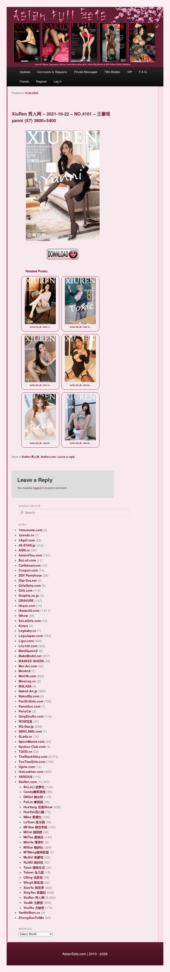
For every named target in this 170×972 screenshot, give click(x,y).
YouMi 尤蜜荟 (33, 902)
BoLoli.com (27, 560)
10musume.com (30, 530)
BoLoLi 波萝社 (34, 787)
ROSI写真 (25, 721)
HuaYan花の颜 (33, 812)
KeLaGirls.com (30, 620)
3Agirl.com (27, 540)
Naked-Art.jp (28, 691)
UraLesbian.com (31, 771)
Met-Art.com (28, 666)
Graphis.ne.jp (29, 595)
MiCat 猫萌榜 (32, 832)
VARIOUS (25, 776)
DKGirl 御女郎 (33, 797)
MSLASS (25, 686)
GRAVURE (26, 600)
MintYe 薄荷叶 (33, 842)
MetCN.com (27, 676)
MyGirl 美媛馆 (33, 857)
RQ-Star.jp (26, 726)
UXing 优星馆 (33, 877)
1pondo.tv (26, 535)
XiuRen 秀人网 (30, 457)
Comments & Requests (52, 72)
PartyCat (25, 711)
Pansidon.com (29, 706)
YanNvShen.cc (29, 912)
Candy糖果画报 (34, 791)
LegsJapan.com (31, 635)
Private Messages (85, 72)
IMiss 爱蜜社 (32, 817)
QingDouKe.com (31, 716)
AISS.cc (24, 550)
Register (41, 81)
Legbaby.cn (27, 630)
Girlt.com (25, 590)
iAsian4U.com (29, 610)
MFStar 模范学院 (35, 827)
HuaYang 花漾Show (37, 807)
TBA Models (112, 72)
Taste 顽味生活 (34, 867)
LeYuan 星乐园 (34, 822)
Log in (58, 81)
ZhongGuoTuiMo (31, 917)
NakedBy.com (29, 696)
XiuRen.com (48, 457)
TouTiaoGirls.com (32, 761)
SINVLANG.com (30, 731)
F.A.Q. (143, 72)
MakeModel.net (30, 656)
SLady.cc (25, 736)
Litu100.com (28, 646)
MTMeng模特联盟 (36, 852)
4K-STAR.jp (27, 545)
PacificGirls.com (31, 701)
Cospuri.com (28, 570)
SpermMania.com (31, 741)
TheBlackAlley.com (33, 756)
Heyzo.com (27, 605)
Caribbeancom (30, 565)
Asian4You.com (30, 555)
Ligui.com (26, 641)
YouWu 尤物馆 (33, 907)
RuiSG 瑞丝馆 (33, 862)
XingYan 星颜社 (34, 892)
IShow (23, 615)
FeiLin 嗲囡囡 (33, 802)
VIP (129, 72)
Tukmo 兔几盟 (33, 872)
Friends (24, 81)
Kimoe (23, 626)
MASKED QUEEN (31, 661)
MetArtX (25, 671)
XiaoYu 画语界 (33, 887)
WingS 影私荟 (33, 882)
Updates (25, 72)
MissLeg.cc (27, 681)
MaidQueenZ (28, 651)
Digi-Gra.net (28, 580)
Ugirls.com (27, 766)
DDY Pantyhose (30, 575)
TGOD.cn (25, 751)
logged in (38, 488)
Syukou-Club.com (32, 746)
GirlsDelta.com (30, 585)
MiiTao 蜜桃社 (33, 837)
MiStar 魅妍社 (33, 847)
